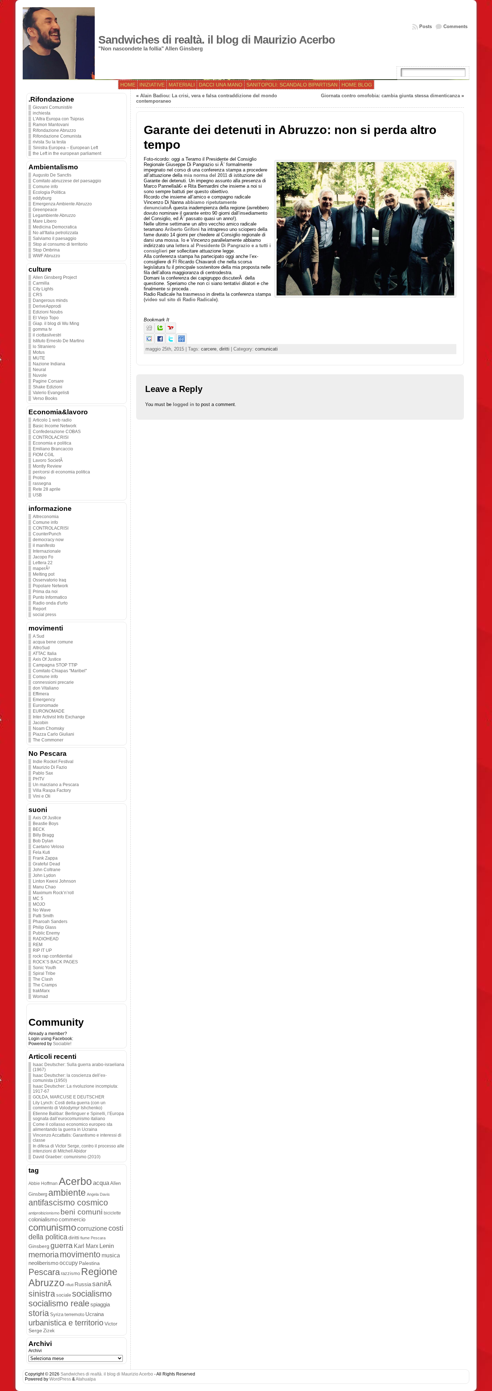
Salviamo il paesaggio (54, 238)
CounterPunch (47, 533)
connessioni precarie (53, 682)
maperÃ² (41, 568)
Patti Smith (43, 915)
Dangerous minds (50, 300)
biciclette (112, 1213)
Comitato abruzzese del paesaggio (67, 180)
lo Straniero (44, 346)
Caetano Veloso (48, 846)
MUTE (39, 358)
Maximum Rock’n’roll (53, 892)
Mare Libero (45, 221)
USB (37, 495)
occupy (68, 1263)
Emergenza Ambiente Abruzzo (62, 203)
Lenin (106, 1245)
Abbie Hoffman (43, 1183)
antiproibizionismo (43, 1213)
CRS (37, 294)
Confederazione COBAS (57, 431)
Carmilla (41, 283)
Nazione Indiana (49, 363)
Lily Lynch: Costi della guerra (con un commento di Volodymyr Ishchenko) (69, 1105)
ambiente (67, 1192)
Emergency (44, 699)
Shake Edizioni (47, 386)
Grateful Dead (46, 863)
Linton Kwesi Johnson (54, 881)
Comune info (45, 186)
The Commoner (48, 740)
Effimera (41, 693)
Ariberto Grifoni (182, 229)
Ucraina (94, 1314)
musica (111, 1255)
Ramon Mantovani (51, 124)
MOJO (39, 904)
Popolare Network (50, 585)
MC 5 (38, 898)
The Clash (43, 979)
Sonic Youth (44, 967)
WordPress (60, 1379)
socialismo (92, 1293)
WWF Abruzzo (46, 255)
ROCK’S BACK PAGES (55, 961)
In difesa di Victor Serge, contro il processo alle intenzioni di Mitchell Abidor (78, 1148)
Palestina (89, 1263)
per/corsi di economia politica (61, 471)
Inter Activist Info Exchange (59, 716)
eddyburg (42, 198)
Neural (39, 369)
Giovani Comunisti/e (52, 107)
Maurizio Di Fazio (50, 767)
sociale (63, 1295)
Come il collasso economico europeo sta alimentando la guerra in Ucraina (72, 1127)
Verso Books (45, 398)
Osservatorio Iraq (49, 580)
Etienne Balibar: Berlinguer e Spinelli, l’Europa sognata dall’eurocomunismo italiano (78, 1116)
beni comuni (82, 1212)
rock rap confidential (52, 956)
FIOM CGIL (43, 454)
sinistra (41, 1293)
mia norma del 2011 (205, 175)
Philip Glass (44, 927)
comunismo (52, 1227)
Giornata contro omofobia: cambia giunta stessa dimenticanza (390, 95)
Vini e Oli (41, 796)
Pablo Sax (43, 773)
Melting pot (43, 574)
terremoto (74, 1314)
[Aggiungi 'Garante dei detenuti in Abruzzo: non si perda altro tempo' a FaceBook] (160, 342)
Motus (39, 352)
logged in (183, 404)
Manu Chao (44, 887)
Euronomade (45, 705)
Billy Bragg (43, 835)
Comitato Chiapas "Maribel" (60, 670)
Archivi (35, 1350)
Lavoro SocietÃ (48, 460)
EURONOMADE (48, 711)
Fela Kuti (41, 852)
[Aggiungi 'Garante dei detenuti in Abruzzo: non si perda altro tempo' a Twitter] (170, 342)
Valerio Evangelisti (51, 392)
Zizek (49, 1330)
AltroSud (41, 647)
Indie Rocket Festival (53, 761)
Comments (455, 26)
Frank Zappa (45, 858)
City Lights (43, 288)
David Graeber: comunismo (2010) (66, 1156)
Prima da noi (45, 591)
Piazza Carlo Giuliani (53, 734)
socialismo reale (58, 1303)
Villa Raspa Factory (52, 790)
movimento (80, 1254)
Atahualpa (86, 1379)
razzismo (70, 1273)
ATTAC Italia (45, 653)
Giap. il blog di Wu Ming (56, 323)
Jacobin (40, 722)
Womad (40, 996)
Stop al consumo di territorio (60, 244)
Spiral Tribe (44, 973)
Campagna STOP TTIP (55, 665)
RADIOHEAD (46, 938)
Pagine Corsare (48, 381)
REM (38, 944)
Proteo (39, 477)
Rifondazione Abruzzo (54, 130)
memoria (43, 1254)
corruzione (92, 1228)
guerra (61, 1245)
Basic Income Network (54, 425)
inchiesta (41, 113)
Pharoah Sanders (50, 921)
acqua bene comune (53, 642)
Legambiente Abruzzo (54, 215)
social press (44, 614)
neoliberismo (43, 1263)
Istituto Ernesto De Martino (58, 340)
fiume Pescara (93, 1238)
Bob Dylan (43, 840)
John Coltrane (47, 869)
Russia (83, 1284)
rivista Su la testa (49, 141)
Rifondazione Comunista (57, 136)
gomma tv (42, 329)
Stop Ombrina (46, 250)
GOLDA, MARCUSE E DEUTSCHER (68, 1097)
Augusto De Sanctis (52, 175)
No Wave (42, 910)
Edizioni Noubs (48, 312)
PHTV (38, 778)
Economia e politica (52, 443)
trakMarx (41, 990)
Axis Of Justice (47, 659)
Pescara (44, 1272)
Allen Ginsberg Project (55, 277)
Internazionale (47, 551)
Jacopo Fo (43, 556)
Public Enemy (46, 933)
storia (38, 1313)
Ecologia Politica (49, 192)
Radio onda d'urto (50, 603)
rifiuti (69, 1285)
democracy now (48, 539)
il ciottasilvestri (47, 335)
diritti (73, 1237)
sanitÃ (102, 1284)
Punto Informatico (50, 597)
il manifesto (44, 545)
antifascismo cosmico (68, 1202)
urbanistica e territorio (65, 1322)
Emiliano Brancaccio (53, 448)
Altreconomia (46, 516)
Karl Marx (86, 1246)
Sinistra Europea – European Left (65, 147)
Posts (425, 26)
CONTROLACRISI (50, 437)
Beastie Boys (45, 823)
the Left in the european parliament (67, 153)
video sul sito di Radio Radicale (180, 299)
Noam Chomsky (48, 728)
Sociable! (62, 1043)
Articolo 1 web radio (52, 420)
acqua (101, 1183)
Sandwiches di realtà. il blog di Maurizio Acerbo (216, 40)
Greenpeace (45, 209)
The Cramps (45, 984)
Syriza (56, 1314)
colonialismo (43, 1219)
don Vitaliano (46, 688)
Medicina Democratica (55, 226)
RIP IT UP (42, 950)
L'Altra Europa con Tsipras (58, 118)
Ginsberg (38, 1246)
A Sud (38, 636)
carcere (208, 349)
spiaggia (100, 1304)
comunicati (266, 349)
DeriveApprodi (47, 306)
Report (39, 608)
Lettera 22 (43, 562)
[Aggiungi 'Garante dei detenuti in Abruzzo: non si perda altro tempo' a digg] (149, 331)
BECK (39, 829)
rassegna (42, 483)
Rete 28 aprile (47, 489)
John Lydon (44, 875)
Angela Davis (98, 1194)
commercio (72, 1219)
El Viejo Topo (46, 317)
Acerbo (75, 1181)
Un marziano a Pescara (56, 784)
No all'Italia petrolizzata (55, 232)
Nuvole (40, 375)
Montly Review (47, 466)
